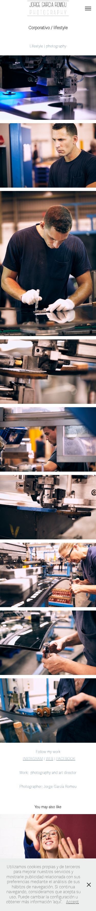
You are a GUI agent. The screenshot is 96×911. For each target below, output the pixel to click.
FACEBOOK (65, 759)
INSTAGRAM (33, 759)
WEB (49, 759)
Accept (72, 902)
